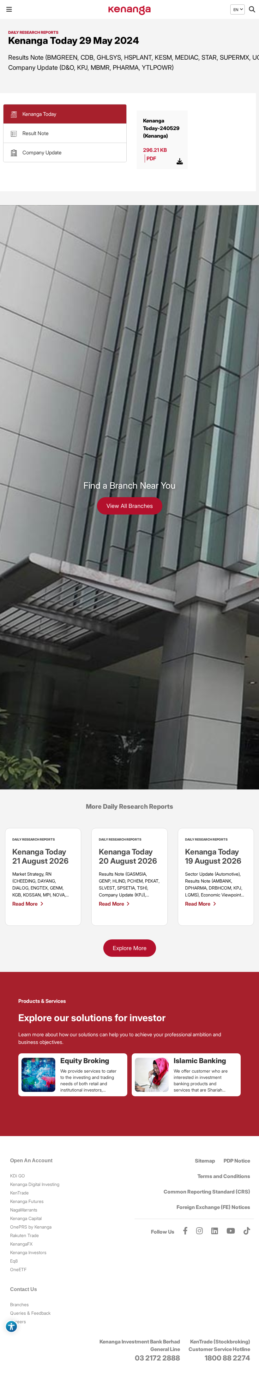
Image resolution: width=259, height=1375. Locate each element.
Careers (18, 1321)
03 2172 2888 (157, 1358)
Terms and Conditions (223, 1176)
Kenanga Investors (28, 1252)
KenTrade (19, 1192)
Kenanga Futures (27, 1201)
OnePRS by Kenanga (30, 1226)
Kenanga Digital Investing (34, 1184)
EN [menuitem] (235, 9)
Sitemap (205, 1161)
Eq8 (14, 1261)
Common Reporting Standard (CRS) (207, 1191)
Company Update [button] (42, 152)
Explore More (130, 948)
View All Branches (129, 506)
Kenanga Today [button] (39, 114)
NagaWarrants (23, 1209)
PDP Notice (237, 1161)
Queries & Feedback (30, 1313)
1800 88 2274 (227, 1358)
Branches (19, 1304)
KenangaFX (21, 1244)
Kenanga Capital (26, 1218)
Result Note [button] (35, 133)
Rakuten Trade (24, 1235)
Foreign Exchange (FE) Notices (213, 1207)
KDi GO (17, 1175)
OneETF (18, 1269)
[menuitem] (235, 10)
